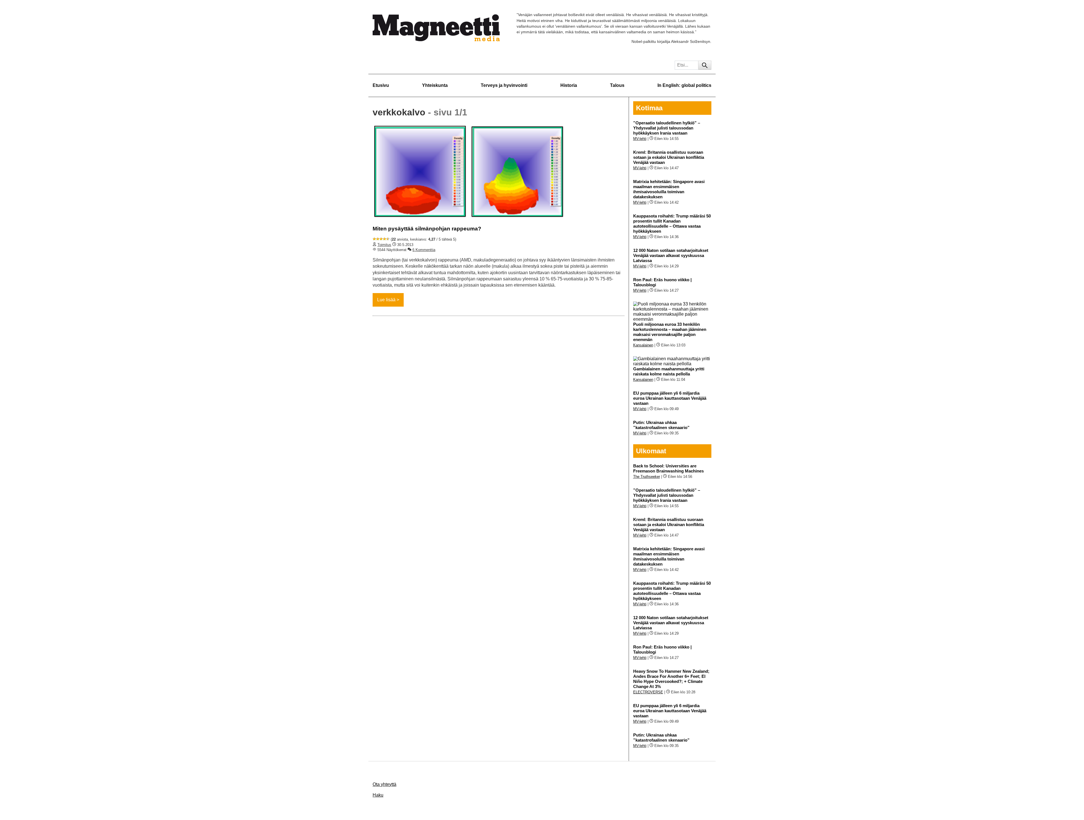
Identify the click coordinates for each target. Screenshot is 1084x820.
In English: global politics (684, 85)
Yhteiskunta (435, 85)
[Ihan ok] (381, 239)
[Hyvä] (384, 239)
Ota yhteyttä (384, 784)
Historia (568, 85)
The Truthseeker (646, 476)
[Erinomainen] (388, 239)
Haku (378, 795)
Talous (617, 85)
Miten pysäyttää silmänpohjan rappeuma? (427, 229)
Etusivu (381, 85)
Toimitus (384, 245)
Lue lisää (386, 299)
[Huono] (374, 239)
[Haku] (704, 65)
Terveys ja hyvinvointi (504, 85)
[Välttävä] (377, 239)
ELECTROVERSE (648, 692)
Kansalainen (643, 345)
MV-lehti (639, 139)
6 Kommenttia (423, 250)
